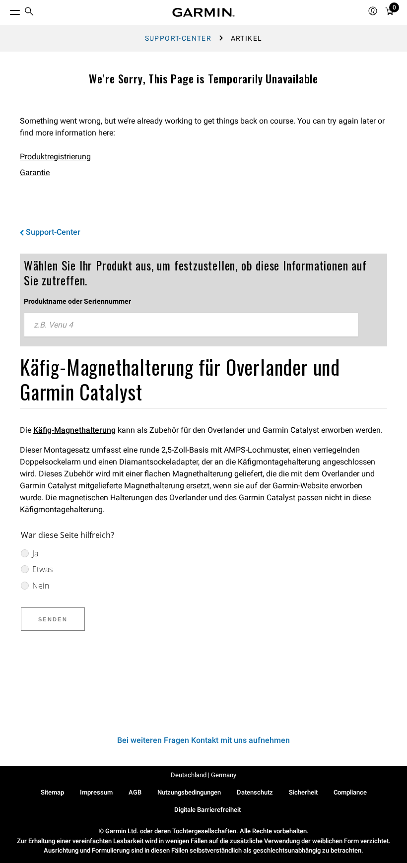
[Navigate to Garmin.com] (203, 12)
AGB (135, 792)
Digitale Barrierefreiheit (207, 809)
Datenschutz (255, 792)
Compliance (350, 792)
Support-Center (178, 38)
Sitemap (52, 792)
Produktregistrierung (55, 156)
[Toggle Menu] (6, 10)
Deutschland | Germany (203, 775)
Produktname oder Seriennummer (77, 301)
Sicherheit (303, 792)
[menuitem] (29, 12)
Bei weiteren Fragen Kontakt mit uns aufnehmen (203, 740)
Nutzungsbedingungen (189, 792)
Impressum (96, 792)
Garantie (35, 172)
